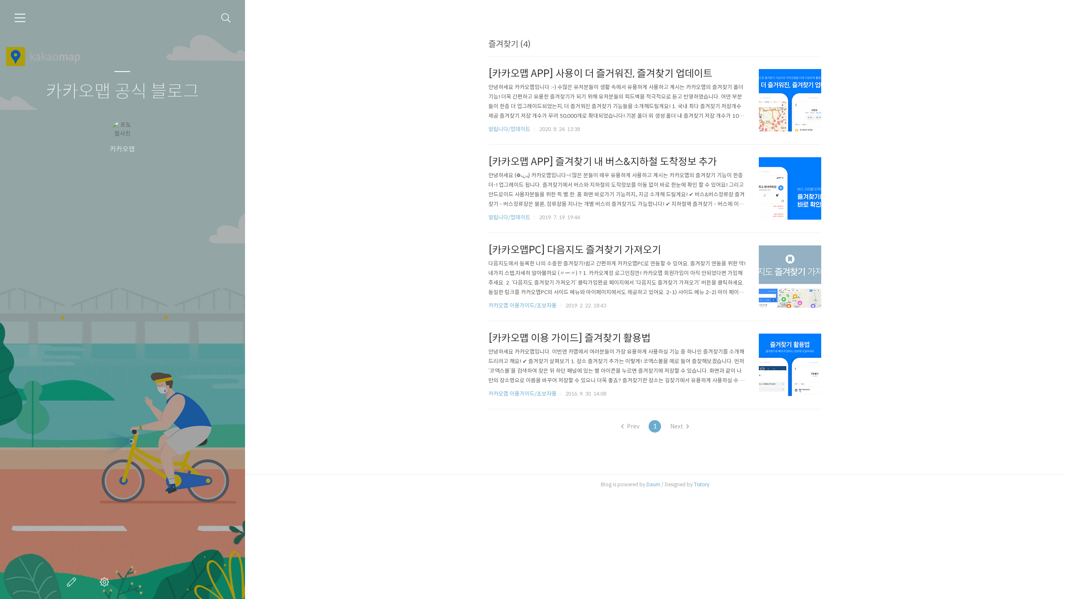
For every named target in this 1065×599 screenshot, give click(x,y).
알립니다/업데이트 (509, 129)
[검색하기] (226, 18)
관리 (106, 582)
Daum (653, 484)
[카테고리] (20, 17)
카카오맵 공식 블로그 (122, 92)
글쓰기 (73, 582)
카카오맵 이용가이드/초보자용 (522, 305)
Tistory (701, 484)
